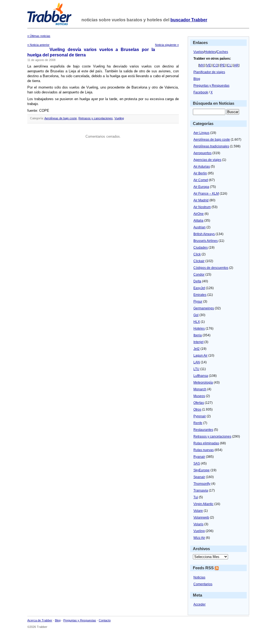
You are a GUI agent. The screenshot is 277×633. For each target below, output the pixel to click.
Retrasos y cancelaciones (95, 118)
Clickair (199, 261)
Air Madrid (201, 200)
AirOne (198, 214)
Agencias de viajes (207, 160)
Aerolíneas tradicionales (211, 146)
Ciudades (200, 247)
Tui (195, 497)
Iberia (197, 335)
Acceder (199, 604)
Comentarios (202, 584)
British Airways (204, 234)
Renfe (197, 423)
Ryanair (199, 457)
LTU (196, 369)
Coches (222, 52)
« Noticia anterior (38, 44)
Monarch (199, 389)
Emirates (199, 295)
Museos (199, 396)
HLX (196, 322)
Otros (197, 409)
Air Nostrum (202, 207)
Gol (196, 315)
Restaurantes (203, 430)
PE (222, 65)
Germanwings (203, 308)
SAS (196, 463)
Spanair (199, 477)
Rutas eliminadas (206, 443)
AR (236, 65)
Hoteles (210, 52)
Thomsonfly (201, 484)
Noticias (199, 577)
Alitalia (198, 220)
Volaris (198, 524)
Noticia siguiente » (167, 44)
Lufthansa (200, 376)
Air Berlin (200, 173)
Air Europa (201, 187)
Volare (198, 511)
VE (208, 65)
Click (197, 254)
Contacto (105, 620)
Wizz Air (199, 538)
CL (229, 65)
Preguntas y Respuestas (211, 85)
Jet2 (196, 349)
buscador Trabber (188, 20)
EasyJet (199, 288)
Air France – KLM (206, 193)
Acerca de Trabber (39, 620)
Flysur (197, 301)
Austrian (199, 227)
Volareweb (201, 517)
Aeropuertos (202, 153)
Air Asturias (201, 166)
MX (201, 65)
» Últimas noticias (38, 36)
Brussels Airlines (205, 241)
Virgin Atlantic (203, 504)
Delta (197, 281)
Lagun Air (200, 355)
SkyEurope (201, 470)
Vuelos (198, 52)
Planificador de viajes (209, 72)
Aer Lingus (201, 133)
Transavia (200, 490)
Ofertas (198, 403)
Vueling (119, 118)
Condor (199, 274)
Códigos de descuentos (210, 268)
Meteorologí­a (203, 382)
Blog (196, 79)
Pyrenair (199, 416)
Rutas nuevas (203, 450)
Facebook (200, 92)
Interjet (198, 342)
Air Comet (200, 180)
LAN (196, 362)
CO (215, 65)
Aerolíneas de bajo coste (60, 118)
